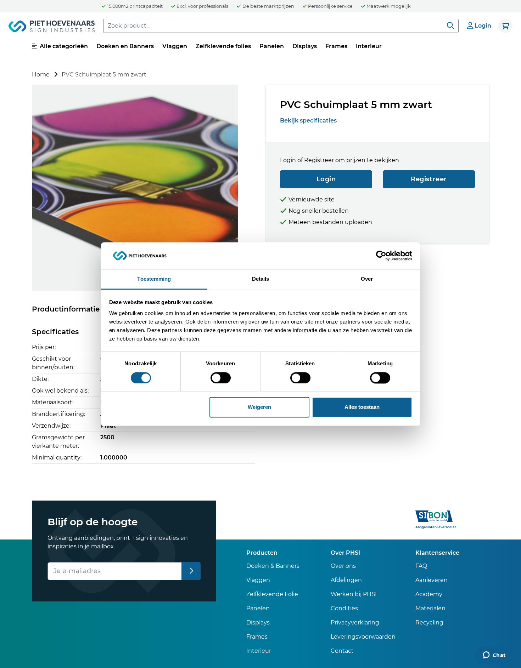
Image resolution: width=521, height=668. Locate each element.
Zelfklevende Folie (272, 594)
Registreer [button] (429, 179)
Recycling (429, 622)
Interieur (369, 46)
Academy (428, 594)
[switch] (221, 377)
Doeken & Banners (272, 566)
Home (41, 74)
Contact (342, 650)
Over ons (343, 566)
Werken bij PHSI (354, 594)
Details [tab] (260, 279)
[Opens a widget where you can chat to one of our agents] (494, 655)
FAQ (421, 566)
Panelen (271, 46)
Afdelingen (346, 580)
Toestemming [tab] (154, 279)
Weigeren (259, 407)
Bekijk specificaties (308, 120)
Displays (304, 46)
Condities (344, 608)
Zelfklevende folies (223, 46)
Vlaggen (174, 46)
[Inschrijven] (191, 571)
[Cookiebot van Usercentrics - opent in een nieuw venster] (381, 255)
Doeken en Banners (125, 46)
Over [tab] (367, 279)
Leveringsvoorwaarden (363, 636)
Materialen (430, 608)
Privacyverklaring (355, 622)
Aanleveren (431, 580)
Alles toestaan (362, 407)
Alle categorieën (63, 46)
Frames (336, 46)
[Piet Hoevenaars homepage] (52, 28)
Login (326, 179)
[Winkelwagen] (505, 26)
